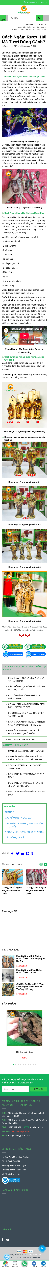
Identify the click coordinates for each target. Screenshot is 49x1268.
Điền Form (15, 1266)
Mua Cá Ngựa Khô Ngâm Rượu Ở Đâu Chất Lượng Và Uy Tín (30, 958)
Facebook (34, 1266)
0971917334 (41, 2)
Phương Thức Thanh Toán (14, 1170)
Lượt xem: (26, 46)
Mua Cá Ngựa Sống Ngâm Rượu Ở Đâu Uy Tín (29, 971)
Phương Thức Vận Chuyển (14, 1165)
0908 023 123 (36, 1127)
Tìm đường (5, 1266)
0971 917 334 (15, 1127)
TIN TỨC (41, 24)
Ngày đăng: (7, 46)
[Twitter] (17, 853)
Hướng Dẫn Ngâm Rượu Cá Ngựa (31, 27)
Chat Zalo (43, 1266)
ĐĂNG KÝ (38, 1089)
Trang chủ (30, 24)
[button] (46, 8)
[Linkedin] (22, 853)
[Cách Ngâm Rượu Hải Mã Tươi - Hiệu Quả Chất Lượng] (24, 1262)
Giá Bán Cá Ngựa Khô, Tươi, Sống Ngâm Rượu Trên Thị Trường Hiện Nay (30, 986)
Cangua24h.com (34, 1254)
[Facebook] (12, 853)
